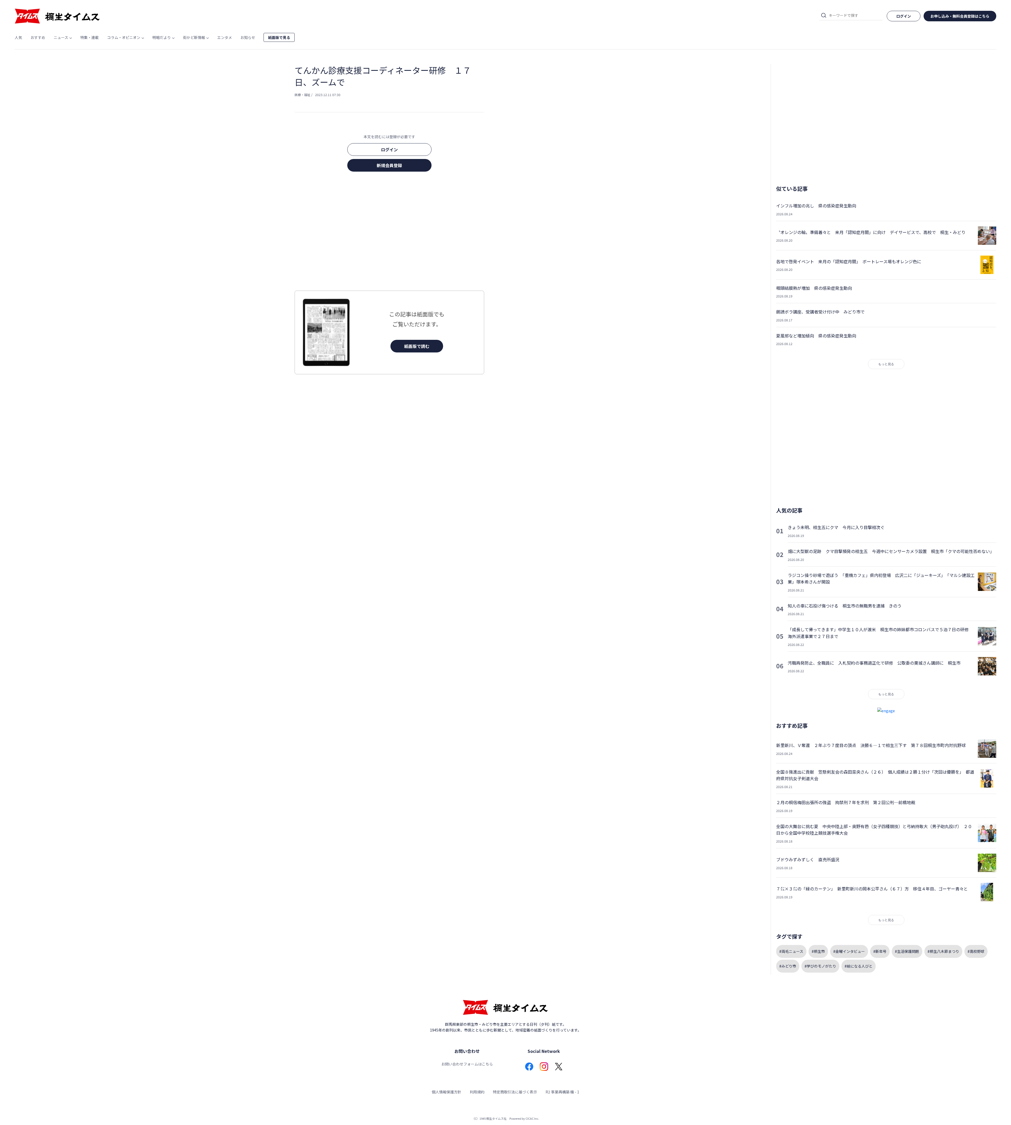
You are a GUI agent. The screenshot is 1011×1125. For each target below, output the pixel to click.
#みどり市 (787, 966)
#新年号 (879, 951)
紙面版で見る (279, 37)
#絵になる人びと (859, 966)
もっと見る (886, 364)
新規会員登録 (389, 165)
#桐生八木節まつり (943, 951)
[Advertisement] (389, 233)
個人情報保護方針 (446, 1091)
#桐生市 (818, 951)
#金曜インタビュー (849, 951)
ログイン (389, 149)
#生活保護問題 (907, 951)
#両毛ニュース (791, 951)
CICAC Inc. (532, 1118)
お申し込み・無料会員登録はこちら (959, 16)
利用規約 (477, 1091)
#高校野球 (976, 951)
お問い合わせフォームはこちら (467, 1064)
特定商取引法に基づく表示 (515, 1091)
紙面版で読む (416, 346)
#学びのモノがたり (820, 966)
